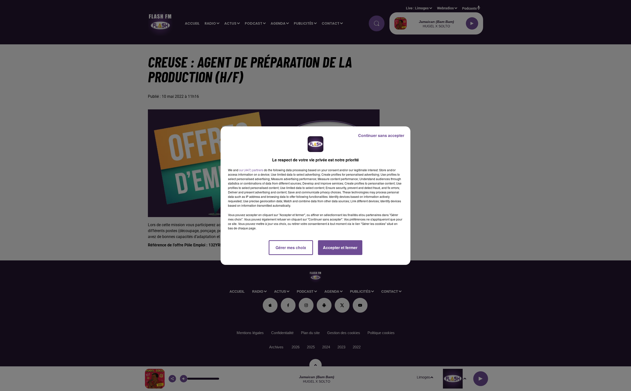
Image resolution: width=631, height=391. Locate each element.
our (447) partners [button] (251, 170)
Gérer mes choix (291, 247)
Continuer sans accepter (381, 135)
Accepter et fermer (340, 247)
